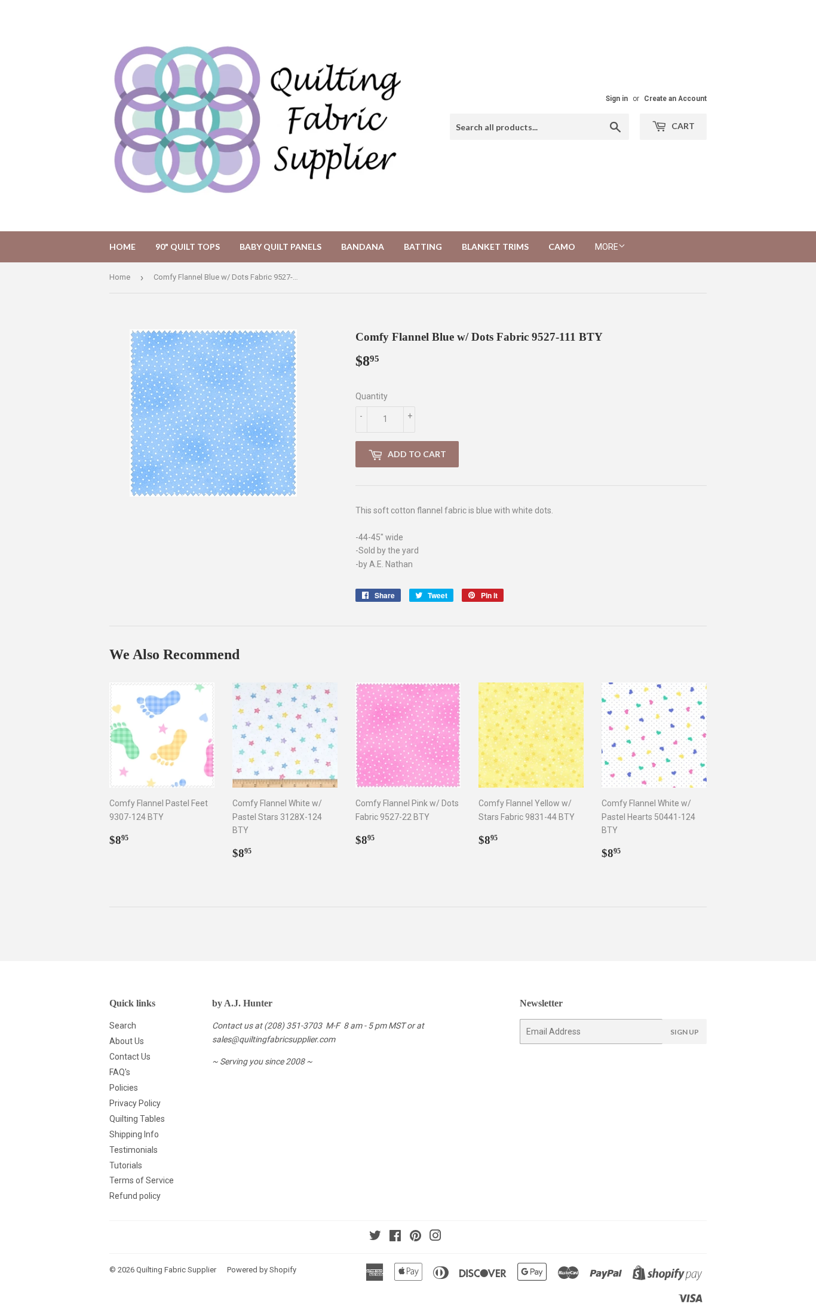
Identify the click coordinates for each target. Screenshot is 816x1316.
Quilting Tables (137, 1119)
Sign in (617, 98)
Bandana (362, 246)
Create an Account (675, 98)
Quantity (371, 396)
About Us (126, 1041)
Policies (123, 1087)
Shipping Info (134, 1134)
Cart (682, 126)
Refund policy (135, 1196)
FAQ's (119, 1072)
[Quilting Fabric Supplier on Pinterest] (415, 1237)
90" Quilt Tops (187, 246)
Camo (561, 246)
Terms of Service (141, 1180)
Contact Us (130, 1056)
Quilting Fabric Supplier (176, 1269)
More (606, 247)
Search (122, 1025)
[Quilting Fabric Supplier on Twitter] (375, 1237)
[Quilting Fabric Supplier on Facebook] (395, 1237)
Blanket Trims (495, 246)
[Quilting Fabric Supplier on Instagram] (435, 1237)
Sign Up (684, 1031)
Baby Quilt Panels (280, 246)
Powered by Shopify (261, 1269)
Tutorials (125, 1165)
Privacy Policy (135, 1103)
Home (122, 246)
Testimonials (133, 1150)
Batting (423, 246)
